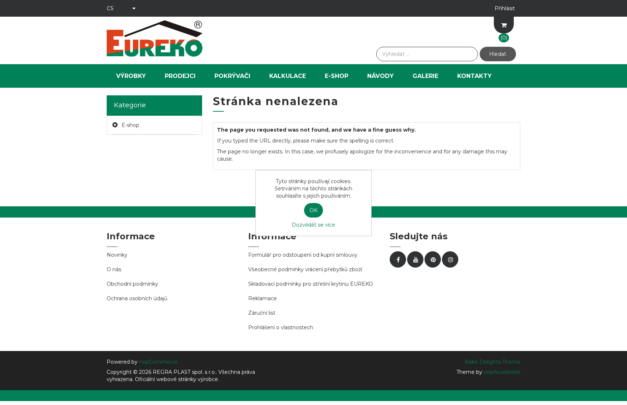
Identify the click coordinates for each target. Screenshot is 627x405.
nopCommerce (158, 362)
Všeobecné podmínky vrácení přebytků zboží (305, 269)
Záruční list (261, 313)
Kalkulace (287, 76)
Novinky (117, 255)
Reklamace (262, 298)
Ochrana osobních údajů (137, 298)
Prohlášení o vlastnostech (280, 327)
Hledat (497, 54)
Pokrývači (232, 76)
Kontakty (474, 76)
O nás (114, 269)
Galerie (425, 76)
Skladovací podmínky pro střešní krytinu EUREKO (310, 284)
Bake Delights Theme (492, 362)
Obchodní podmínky (132, 284)
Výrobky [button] (131, 76)
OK (313, 210)
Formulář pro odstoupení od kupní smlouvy (302, 255)
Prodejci (180, 76)
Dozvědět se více (313, 225)
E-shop (336, 76)
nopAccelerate (502, 372)
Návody (380, 76)
